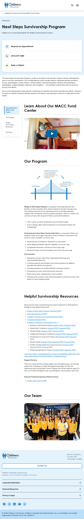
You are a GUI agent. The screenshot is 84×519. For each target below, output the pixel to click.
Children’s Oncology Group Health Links (43, 322)
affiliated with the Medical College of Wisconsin (19, 475)
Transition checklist (36, 320)
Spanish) (58, 342)
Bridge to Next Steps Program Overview (44, 311)
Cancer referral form (37, 381)
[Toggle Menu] (77, 5)
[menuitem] (11, 110)
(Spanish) (70, 325)
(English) (58, 325)
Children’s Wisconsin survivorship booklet (45, 317)
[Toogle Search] (72, 5)
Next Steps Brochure (37, 314)
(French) (69, 342)
